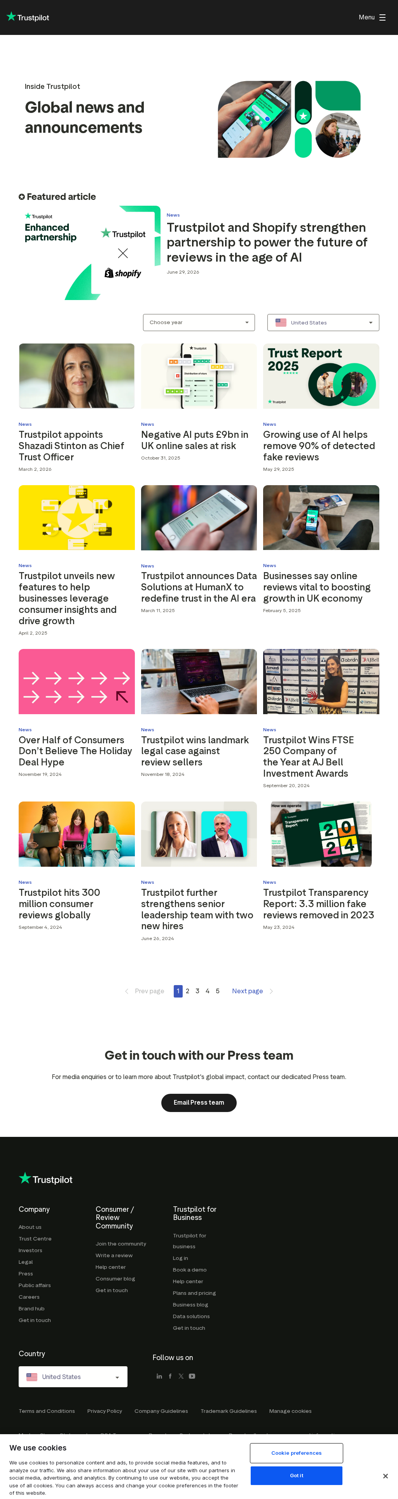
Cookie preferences (296, 1453)
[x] (181, 1376)
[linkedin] (159, 1376)
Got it (296, 1475)
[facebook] (170, 1376)
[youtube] (192, 1376)
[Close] (385, 1476)
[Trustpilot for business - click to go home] (27, 17)
